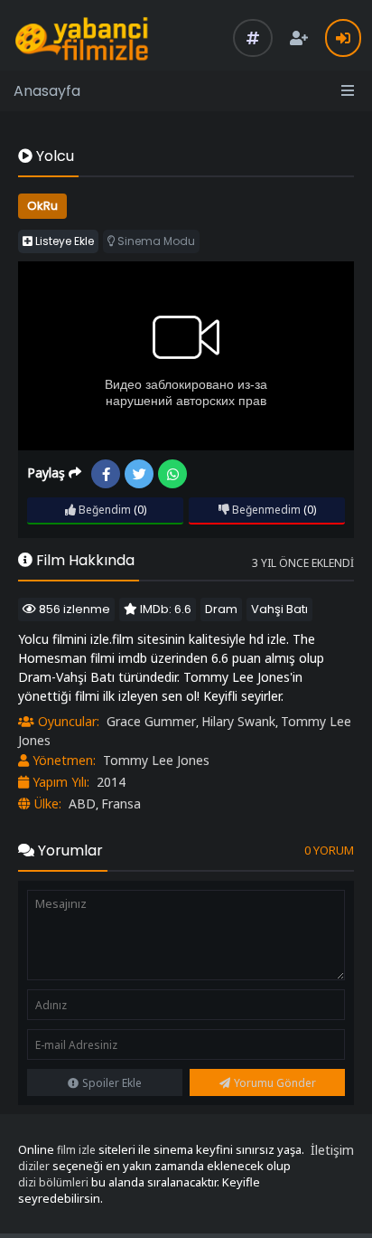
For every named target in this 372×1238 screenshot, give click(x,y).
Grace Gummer (151, 721)
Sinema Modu (155, 241)
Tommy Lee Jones (156, 760)
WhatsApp (172, 473)
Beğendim (103, 509)
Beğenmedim (265, 509)
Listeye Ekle (63, 241)
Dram (221, 609)
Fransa (121, 803)
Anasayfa (47, 90)
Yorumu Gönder (275, 1083)
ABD (82, 803)
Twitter (139, 473)
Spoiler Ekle (112, 1083)
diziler (34, 1166)
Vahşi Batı (279, 609)
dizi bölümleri (53, 1182)
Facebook (105, 473)
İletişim (332, 1149)
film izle (76, 1150)
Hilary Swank (238, 721)
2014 (111, 781)
